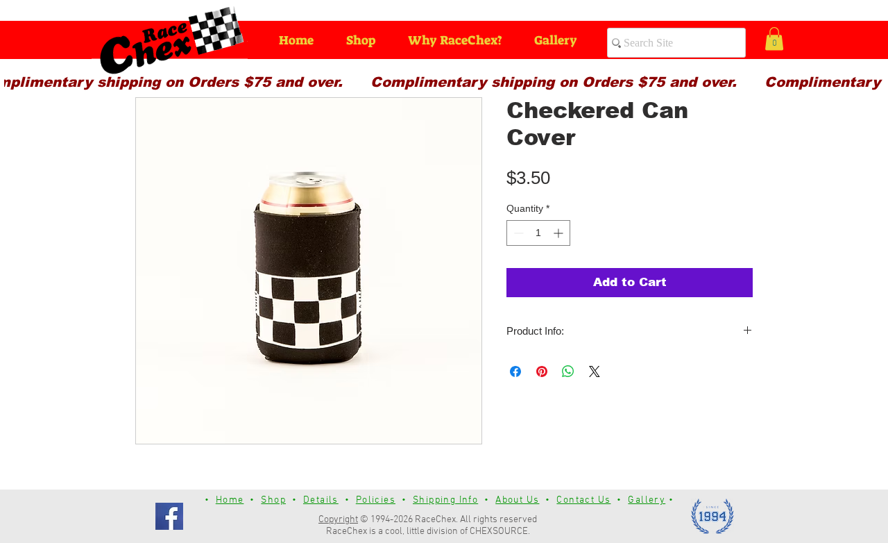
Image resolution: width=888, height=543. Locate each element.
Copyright (338, 520)
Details (321, 500)
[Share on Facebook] (515, 371)
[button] (774, 38)
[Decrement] (517, 233)
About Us (517, 500)
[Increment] (559, 233)
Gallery (646, 500)
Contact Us (583, 500)
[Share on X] (594, 371)
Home (230, 500)
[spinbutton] (538, 233)
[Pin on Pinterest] (541, 371)
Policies (375, 500)
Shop (273, 500)
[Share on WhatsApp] (568, 371)
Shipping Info (445, 500)
